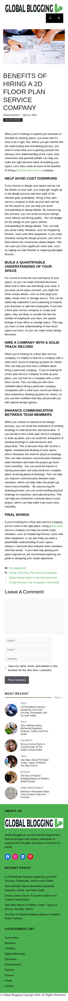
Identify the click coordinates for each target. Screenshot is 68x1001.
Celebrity (10, 948)
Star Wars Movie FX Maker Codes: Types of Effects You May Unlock (35, 762)
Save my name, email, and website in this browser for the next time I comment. (32, 668)
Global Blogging (14, 834)
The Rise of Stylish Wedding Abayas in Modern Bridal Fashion (35, 778)
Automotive (11, 937)
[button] (50, 18)
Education (10, 959)
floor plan (57, 526)
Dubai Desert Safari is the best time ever (33, 577)
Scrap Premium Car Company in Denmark (34, 582)
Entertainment (13, 964)
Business (10, 943)
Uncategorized (13, 120)
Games (9, 986)
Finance (9, 975)
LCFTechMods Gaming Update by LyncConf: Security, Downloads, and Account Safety (34, 711)
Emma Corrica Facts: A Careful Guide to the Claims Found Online (33, 747)
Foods (8, 980)
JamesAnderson (11, 115)
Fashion (9, 969)
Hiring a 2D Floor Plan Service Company (33, 572)
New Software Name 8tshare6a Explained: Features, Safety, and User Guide (34, 729)
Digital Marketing (15, 953)
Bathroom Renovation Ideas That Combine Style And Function (35, 794)
